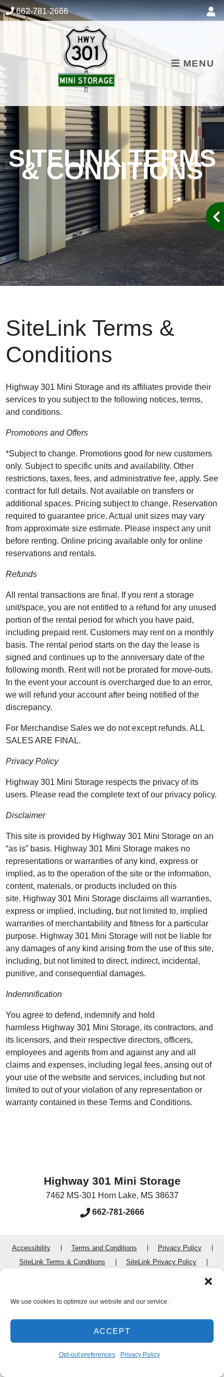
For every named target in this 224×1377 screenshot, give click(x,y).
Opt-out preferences (87, 1354)
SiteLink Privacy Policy (161, 1262)
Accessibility (31, 1248)
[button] (208, 1281)
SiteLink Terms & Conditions (62, 1262)
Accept (112, 1331)
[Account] (212, 12)
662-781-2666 (42, 11)
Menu (197, 63)
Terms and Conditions (104, 1248)
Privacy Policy (140, 1354)
